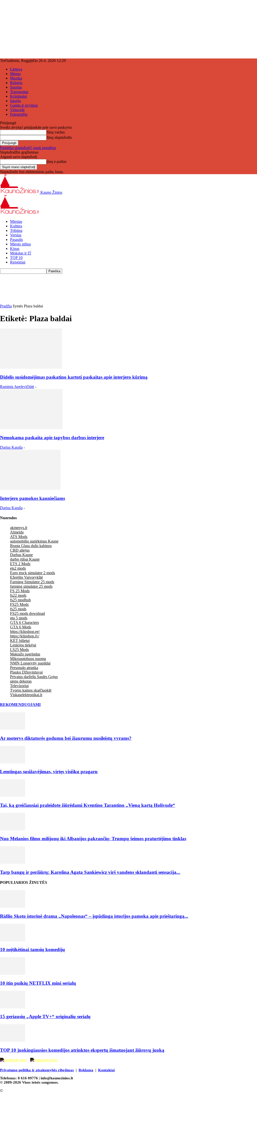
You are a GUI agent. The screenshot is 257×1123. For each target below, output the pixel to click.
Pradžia (6, 306)
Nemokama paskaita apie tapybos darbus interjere (52, 437)
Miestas (16, 221)
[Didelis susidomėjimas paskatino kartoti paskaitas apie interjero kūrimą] (31, 367)
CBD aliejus (20, 550)
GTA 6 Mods (20, 627)
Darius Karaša (11, 447)
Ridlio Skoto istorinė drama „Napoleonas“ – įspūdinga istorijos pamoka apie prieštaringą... (94, 916)
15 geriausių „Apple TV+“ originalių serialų (45, 1016)
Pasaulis (16, 239)
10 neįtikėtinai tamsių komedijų (32, 949)
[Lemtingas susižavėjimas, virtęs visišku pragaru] (12, 762)
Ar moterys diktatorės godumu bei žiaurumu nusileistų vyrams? (66, 738)
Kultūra (16, 226)
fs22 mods (18, 595)
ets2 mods (18, 568)
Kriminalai (18, 96)
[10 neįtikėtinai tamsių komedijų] (12, 940)
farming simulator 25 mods (31, 586)
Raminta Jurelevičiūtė (17, 386)
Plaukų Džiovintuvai (26, 672)
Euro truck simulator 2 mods (32, 573)
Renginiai (17, 262)
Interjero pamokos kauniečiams (32, 498)
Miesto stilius (20, 244)
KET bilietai (20, 640)
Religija (16, 83)
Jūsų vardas (55, 132)
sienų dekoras (21, 681)
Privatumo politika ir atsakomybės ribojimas (37, 1070)
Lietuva (16, 69)
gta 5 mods (18, 618)
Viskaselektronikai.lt (26, 695)
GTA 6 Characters (24, 622)
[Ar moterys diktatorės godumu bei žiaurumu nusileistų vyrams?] (12, 728)
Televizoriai (19, 686)
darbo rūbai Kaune (25, 559)
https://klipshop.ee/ (25, 631)
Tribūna (16, 230)
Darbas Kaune (21, 555)
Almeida (17, 532)
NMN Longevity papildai (30, 663)
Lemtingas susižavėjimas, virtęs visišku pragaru (49, 771)
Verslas (15, 235)
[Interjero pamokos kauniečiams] (30, 488)
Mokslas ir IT (20, 253)
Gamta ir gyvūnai (24, 105)
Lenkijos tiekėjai (23, 645)
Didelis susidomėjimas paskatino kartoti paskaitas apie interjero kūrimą (74, 377)
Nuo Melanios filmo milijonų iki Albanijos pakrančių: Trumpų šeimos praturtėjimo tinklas (93, 838)
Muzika (16, 78)
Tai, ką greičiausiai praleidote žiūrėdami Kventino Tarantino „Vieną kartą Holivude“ (87, 805)
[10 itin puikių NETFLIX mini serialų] (12, 973)
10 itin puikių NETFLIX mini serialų (38, 983)
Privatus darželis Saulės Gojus (34, 677)
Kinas (14, 248)
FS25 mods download (27, 613)
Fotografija (18, 114)
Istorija (15, 101)
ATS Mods (18, 537)
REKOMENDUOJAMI (20, 704)
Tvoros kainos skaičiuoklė (30, 690)
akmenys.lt (18, 527)
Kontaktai (106, 1070)
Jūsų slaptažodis (59, 137)
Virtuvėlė (17, 110)
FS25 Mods (19, 604)
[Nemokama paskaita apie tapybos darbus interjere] (31, 428)
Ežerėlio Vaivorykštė (26, 577)
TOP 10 (16, 257)
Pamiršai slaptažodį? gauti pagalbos (28, 148)
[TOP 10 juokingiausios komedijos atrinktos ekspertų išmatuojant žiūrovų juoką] (12, 1040)
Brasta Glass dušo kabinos (31, 546)
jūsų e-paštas (56, 161)
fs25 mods (18, 609)
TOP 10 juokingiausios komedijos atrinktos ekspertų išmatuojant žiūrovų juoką (82, 1050)
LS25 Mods (19, 649)
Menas (15, 74)
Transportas (19, 92)
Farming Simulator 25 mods (32, 582)
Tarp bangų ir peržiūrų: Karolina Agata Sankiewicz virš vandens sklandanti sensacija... (90, 872)
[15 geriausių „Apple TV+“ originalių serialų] (12, 1007)
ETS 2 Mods (20, 564)
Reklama (86, 1070)
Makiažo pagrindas (25, 654)
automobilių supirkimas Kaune (34, 541)
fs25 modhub (20, 600)
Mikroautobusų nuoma (28, 658)
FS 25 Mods (20, 591)
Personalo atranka (24, 668)
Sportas (16, 87)
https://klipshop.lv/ (24, 636)
